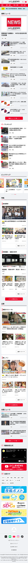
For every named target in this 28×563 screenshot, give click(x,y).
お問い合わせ (15, 546)
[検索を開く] (23, 2)
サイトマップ (15, 543)
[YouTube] (26, 2)
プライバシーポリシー (14, 540)
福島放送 (15, 550)
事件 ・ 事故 (8, 5)
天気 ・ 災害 (15, 5)
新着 (2, 5)
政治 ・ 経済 (23, 5)
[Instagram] (18, 536)
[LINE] (10, 536)
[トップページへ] (14, 2)
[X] (6, 536)
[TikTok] (22, 536)
